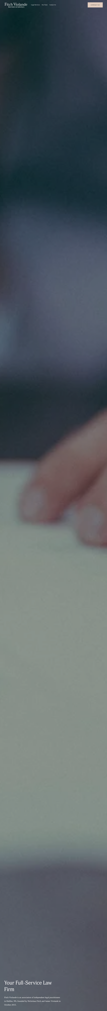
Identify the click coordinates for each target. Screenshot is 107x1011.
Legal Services (35, 5)
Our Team (44, 5)
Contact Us (52, 5)
